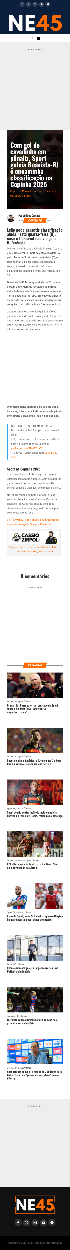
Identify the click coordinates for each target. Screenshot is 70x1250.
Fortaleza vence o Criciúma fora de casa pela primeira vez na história (32, 1021)
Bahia (20, 1068)
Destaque (50, 191)
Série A (10, 1068)
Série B (10, 701)
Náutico (18, 860)
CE (14, 964)
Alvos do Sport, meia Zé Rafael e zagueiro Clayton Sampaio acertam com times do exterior (35, 917)
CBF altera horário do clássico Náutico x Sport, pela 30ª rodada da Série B (33, 865)
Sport (17, 195)
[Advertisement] (35, 87)
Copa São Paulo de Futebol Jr (27, 191)
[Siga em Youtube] (41, 4)
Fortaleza (11, 1016)
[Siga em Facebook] (22, 4)
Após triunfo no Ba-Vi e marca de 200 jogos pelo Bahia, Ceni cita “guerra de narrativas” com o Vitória (34, 1075)
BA (15, 1068)
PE (11, 195)
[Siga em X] (28, 4)
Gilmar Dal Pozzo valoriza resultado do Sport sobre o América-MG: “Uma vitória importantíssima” (32, 708)
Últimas (26, 195)
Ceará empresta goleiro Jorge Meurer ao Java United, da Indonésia (32, 969)
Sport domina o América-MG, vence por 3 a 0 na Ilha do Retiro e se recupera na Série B (34, 762)
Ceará (9, 964)
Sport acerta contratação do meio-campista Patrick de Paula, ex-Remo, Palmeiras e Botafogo (35, 814)
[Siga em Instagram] (35, 4)
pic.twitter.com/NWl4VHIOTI (27, 448)
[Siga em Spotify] (48, 4)
